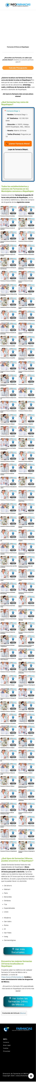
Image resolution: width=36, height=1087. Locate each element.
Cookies (5, 1048)
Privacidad (6, 1051)
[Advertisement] (18, 29)
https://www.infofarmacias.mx (12, 977)
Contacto (6, 1042)
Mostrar (22, 1013)
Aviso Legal (7, 1045)
